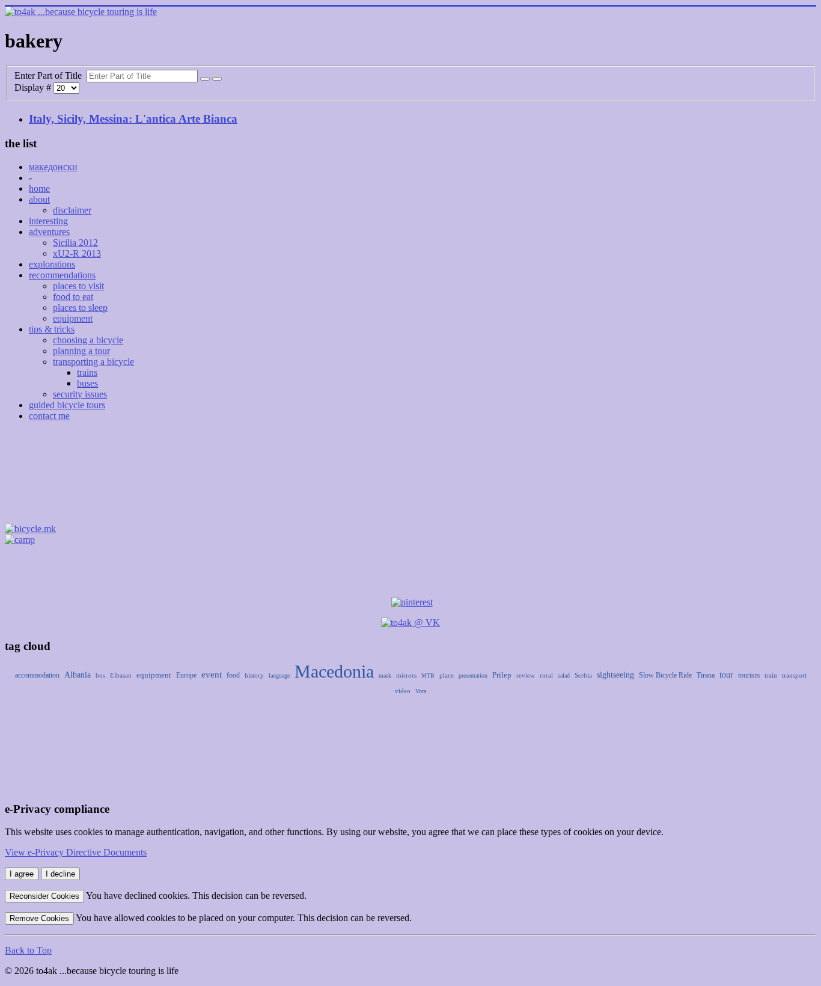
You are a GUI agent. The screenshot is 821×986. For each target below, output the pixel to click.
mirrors (406, 675)
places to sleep (80, 307)
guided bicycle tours (67, 405)
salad (564, 675)
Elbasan (121, 675)
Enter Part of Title (50, 75)
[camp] (20, 539)
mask (385, 675)
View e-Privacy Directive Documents (76, 852)
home (39, 188)
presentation (473, 675)
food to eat (73, 297)
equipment (73, 318)
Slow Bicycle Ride (665, 675)
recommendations (62, 275)
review (525, 675)
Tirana (706, 675)
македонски (53, 167)
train (771, 675)
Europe (186, 675)
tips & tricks (52, 329)
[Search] (205, 79)
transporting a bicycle (93, 362)
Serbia (583, 675)
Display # (33, 87)
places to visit (78, 286)
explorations (52, 264)
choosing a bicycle (88, 340)
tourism (749, 675)
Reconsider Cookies (44, 896)
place (446, 675)
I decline (60, 873)
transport (794, 675)
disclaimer (72, 210)
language (279, 675)
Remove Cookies (39, 918)
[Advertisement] (410, 476)
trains (87, 372)
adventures (49, 232)
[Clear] (217, 79)
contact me (49, 416)
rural (546, 675)
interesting (48, 221)
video (402, 690)
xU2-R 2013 (77, 253)
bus (100, 675)
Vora (420, 691)
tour (726, 674)
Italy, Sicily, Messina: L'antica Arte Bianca (133, 118)
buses (87, 383)
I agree (22, 873)
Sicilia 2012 (75, 242)
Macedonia (334, 671)
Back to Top (28, 950)
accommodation (37, 675)
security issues (80, 394)
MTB (428, 675)
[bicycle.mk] (30, 529)
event (211, 674)
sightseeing (615, 674)
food (233, 675)
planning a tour (81, 351)
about (39, 199)
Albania (77, 674)
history (254, 675)
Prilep (501, 674)
